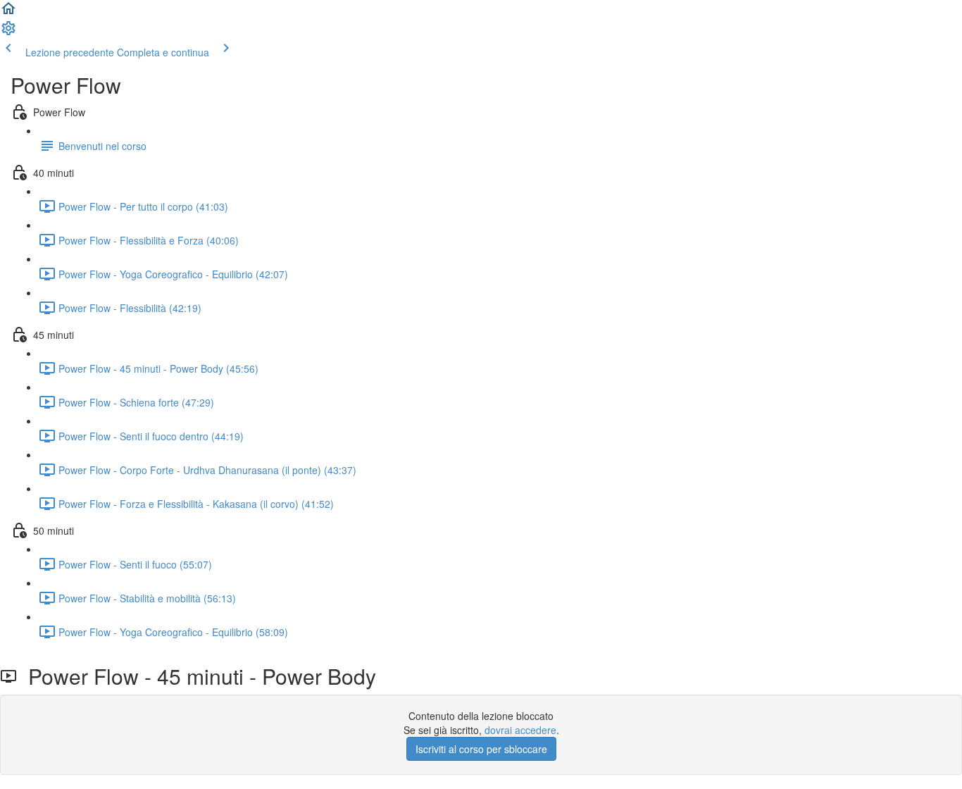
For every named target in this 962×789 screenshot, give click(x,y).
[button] (8, 13)
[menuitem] (8, 32)
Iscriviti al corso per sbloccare (481, 749)
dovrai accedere (520, 730)
